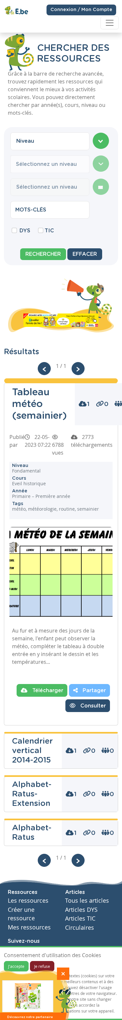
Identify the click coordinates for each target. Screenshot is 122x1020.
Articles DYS (81, 909)
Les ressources (28, 900)
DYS (25, 230)
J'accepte (16, 966)
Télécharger (47, 690)
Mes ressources (29, 927)
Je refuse (42, 966)
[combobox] (49, 141)
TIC (49, 230)
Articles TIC (80, 918)
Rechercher (43, 254)
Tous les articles (87, 900)
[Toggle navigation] (110, 22)
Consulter (92, 705)
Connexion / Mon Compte (81, 9)
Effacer (85, 254)
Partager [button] (93, 690)
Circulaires (79, 927)
